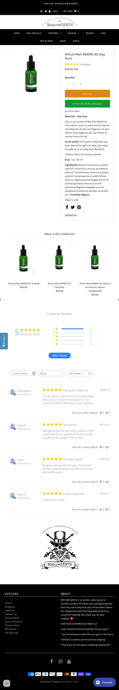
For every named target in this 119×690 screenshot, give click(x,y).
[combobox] (51, 373)
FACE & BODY (46, 41)
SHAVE (63, 41)
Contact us (71, 215)
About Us (10, 610)
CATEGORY (53, 33)
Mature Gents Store (68, 682)
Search (8, 603)
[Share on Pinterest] (79, 208)
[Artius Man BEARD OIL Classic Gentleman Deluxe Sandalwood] (95, 258)
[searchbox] (20, 373)
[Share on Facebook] (67, 208)
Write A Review (60, 355)
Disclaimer (10, 629)
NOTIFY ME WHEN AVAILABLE (87, 104)
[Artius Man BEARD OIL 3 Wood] (24, 258)
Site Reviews (11, 632)
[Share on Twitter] (73, 208)
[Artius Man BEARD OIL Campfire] (59, 258)
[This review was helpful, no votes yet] (101, 412)
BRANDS (72, 33)
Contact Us (11, 614)
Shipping (9, 606)
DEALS (76, 41)
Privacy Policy (12, 625)
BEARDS (90, 33)
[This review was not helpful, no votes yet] (106, 412)
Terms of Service (13, 621)
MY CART (71, 11)
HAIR (103, 33)
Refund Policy (12, 617)
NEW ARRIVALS (33, 33)
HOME (17, 33)
